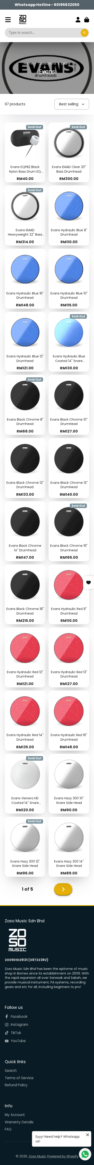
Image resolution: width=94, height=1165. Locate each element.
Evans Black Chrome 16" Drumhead (69, 531)
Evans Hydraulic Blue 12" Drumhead (25, 342)
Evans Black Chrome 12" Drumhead (25, 468)
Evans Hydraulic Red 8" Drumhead (69, 594)
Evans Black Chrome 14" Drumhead (25, 531)
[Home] (23, 19)
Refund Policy (16, 1085)
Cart (86, 19)
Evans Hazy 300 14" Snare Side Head (69, 847)
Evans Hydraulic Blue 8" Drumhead (69, 215)
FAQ (8, 1129)
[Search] (85, 33)
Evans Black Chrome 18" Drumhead (25, 594)
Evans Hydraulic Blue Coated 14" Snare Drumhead (69, 342)
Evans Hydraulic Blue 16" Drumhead (25, 279)
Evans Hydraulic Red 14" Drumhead (25, 721)
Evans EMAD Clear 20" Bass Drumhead (69, 152)
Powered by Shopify (62, 1156)
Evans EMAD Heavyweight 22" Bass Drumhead (25, 215)
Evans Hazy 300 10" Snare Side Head (69, 784)
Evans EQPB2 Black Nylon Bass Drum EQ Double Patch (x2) (25, 152)
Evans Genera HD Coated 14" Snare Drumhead (25, 784)
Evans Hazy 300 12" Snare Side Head (25, 847)
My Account (15, 1114)
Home (28, 63)
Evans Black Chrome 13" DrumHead (69, 468)
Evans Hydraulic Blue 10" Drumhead (69, 279)
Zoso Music (37, 1156)
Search (11, 1070)
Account (78, 19)
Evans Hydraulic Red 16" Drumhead (69, 721)
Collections (47, 63)
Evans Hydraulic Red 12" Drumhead (25, 657)
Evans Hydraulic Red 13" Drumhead (69, 657)
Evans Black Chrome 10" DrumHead (69, 405)
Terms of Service (19, 1077)
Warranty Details (19, 1122)
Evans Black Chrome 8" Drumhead (25, 405)
